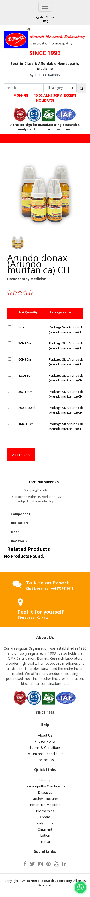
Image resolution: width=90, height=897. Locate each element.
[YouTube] (56, 863)
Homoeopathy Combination (45, 786)
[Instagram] (40, 863)
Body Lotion (45, 823)
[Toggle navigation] (45, 7)
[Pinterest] (48, 863)
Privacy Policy (45, 741)
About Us (45, 735)
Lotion (45, 835)
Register (39, 17)
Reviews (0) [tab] (19, 541)
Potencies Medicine (45, 804)
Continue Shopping (44, 482)
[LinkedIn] (64, 863)
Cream (45, 817)
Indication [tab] (19, 523)
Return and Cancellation (45, 753)
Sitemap (45, 780)
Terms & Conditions (45, 747)
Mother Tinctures (45, 798)
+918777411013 (62, 588)
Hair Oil (45, 841)
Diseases (45, 792)
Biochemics (45, 811)
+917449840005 (47, 75)
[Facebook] (25, 863)
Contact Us (45, 759)
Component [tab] (20, 514)
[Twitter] (32, 863)
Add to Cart (21, 454)
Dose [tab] (15, 532)
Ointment (45, 829)
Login (51, 17)
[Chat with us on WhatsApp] (80, 887)
